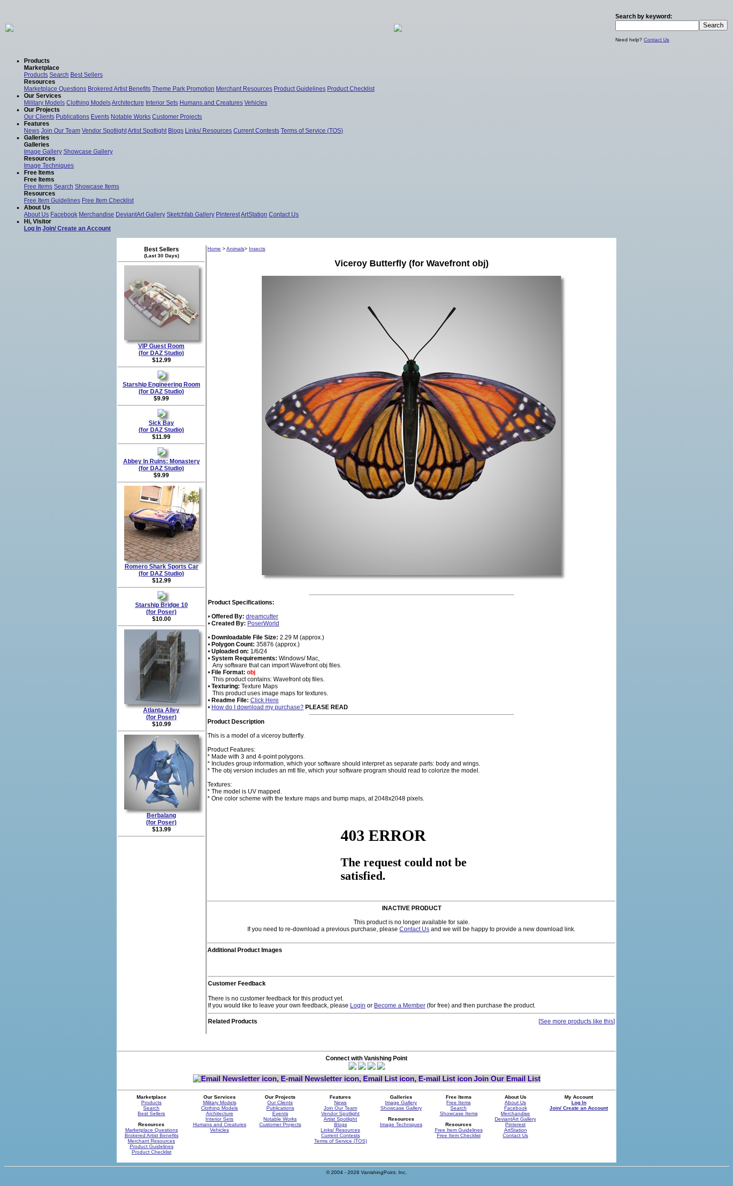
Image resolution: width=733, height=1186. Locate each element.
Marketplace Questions (55, 88)
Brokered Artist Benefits (119, 88)
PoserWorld (263, 623)
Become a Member (399, 1005)
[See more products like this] (577, 1021)
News (31, 130)
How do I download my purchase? (257, 707)
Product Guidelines (300, 88)
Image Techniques (49, 165)
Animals (235, 248)
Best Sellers (86, 74)
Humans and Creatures (211, 102)
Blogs (175, 130)
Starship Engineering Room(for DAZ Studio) (161, 388)
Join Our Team (60, 130)
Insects (257, 248)
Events (100, 116)
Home (214, 248)
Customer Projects (177, 116)
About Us (36, 214)
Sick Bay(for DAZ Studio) (161, 426)
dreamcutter (262, 616)
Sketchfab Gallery (190, 214)
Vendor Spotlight (104, 130)
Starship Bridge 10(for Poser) (161, 608)
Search (59, 74)
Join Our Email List (507, 1078)
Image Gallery (43, 151)
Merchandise (96, 214)
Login (358, 1005)
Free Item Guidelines (52, 200)
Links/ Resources (208, 130)
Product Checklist (350, 88)
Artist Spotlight (147, 130)
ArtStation (254, 214)
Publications (72, 116)
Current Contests (256, 130)
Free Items (38, 186)
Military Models (44, 102)
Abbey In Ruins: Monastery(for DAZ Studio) (161, 465)
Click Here (264, 700)
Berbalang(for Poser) (161, 819)
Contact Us (656, 39)
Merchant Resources (244, 88)
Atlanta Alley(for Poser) (161, 714)
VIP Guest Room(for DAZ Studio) (161, 350)
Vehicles (255, 102)
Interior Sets (162, 102)
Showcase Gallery (88, 151)
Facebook (63, 214)
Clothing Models (88, 102)
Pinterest (228, 214)
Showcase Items (97, 186)
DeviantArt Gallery (140, 214)
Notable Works (131, 116)
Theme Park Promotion (183, 88)
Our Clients (39, 116)
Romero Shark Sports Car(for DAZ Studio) (161, 570)
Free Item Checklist (108, 200)
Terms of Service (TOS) (312, 130)
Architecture (128, 102)
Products (36, 74)
